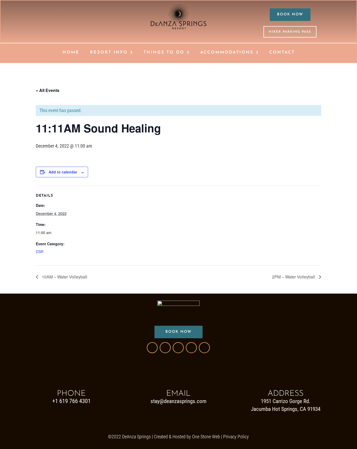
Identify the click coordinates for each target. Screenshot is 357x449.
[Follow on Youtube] (204, 347)
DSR (39, 251)
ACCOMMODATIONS (227, 53)
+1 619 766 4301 (71, 401)
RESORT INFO (109, 53)
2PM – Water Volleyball (294, 277)
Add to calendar (63, 171)
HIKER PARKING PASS (290, 31)
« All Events (47, 90)
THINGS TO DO (164, 53)
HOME (70, 53)
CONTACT (282, 53)
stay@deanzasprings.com (178, 401)
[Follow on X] (165, 347)
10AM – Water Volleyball (64, 277)
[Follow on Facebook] (152, 347)
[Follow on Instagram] (178, 347)
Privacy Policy (236, 436)
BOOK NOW (290, 14)
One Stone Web (206, 436)
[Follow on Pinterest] (191, 347)
